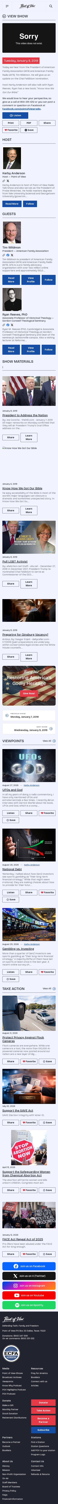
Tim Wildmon (11, 247)
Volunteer (35, 1470)
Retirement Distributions (14, 1417)
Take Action (43, 1410)
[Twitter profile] (8, 181)
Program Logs (38, 1454)
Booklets (35, 1377)
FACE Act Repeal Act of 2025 (22, 1239)
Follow (30, 203)
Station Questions (40, 1446)
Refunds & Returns (40, 1474)
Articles (35, 1385)
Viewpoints (7, 1381)
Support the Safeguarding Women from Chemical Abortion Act (26, 1173)
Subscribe (43, 1430)
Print (11, 123)
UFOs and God (12, 790)
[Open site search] (51, 6)
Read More (12, 203)
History (6, 1466)
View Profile (31, 280)
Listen (10, 813)
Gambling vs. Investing (18, 949)
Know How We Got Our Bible (22, 488)
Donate (43, 1402)
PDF (29, 123)
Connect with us (39, 1381)
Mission (6, 1470)
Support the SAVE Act (17, 1110)
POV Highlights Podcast (14, 1390)
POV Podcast (8, 1394)
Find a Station (38, 1442)
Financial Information (12, 1499)
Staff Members (9, 1482)
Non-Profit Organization (14, 1474)
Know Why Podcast (12, 1385)
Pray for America (39, 1373)
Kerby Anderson (13, 173)
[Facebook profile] (8, 255)
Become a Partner (43, 1420)
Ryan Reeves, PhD (14, 314)
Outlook (6, 1446)
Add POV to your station (43, 1450)
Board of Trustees (11, 1486)
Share (47, 123)
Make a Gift (8, 1405)
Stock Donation (10, 1413)
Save (31, 130)
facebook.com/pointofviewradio (21, 109)
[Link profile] (3, 181)
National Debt (12, 869)
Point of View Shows (12, 1373)
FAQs (4, 1495)
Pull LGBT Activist (15, 561)
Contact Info (37, 1466)
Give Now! (29, 693)
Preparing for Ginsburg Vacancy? (25, 634)
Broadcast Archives (12, 1377)
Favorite (13, 130)
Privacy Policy (9, 1491)
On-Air (5, 1478)
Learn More (28, 437)
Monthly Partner (10, 1409)
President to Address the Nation (25, 415)
